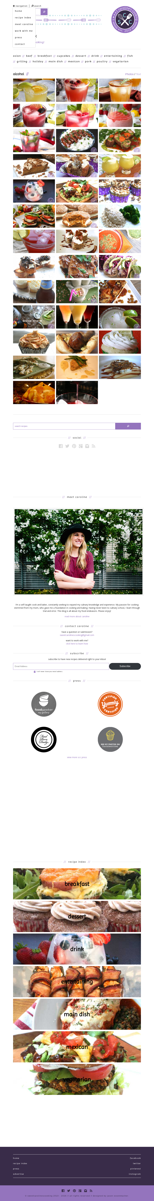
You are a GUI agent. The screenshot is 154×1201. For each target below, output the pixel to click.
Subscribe (125, 666)
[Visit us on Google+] (81, 446)
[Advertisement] (77, 471)
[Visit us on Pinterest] (74, 446)
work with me (24, 30)
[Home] (125, 20)
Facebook (135, 1158)
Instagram (135, 1174)
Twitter (137, 1163)
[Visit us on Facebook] (61, 446)
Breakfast (45, 55)
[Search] (44, 11)
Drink (95, 55)
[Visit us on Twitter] (67, 446)
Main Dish (56, 61)
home (18, 10)
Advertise (18, 1174)
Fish (130, 55)
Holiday (38, 61)
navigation (22, 6)
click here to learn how (77, 643)
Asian (17, 55)
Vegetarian (121, 61)
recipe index (23, 17)
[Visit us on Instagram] (87, 446)
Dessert (80, 55)
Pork (88, 61)
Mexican (74, 61)
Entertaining (113, 55)
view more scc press (77, 757)
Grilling (22, 61)
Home (16, 1158)
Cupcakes (63, 55)
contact (20, 44)
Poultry (102, 61)
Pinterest (135, 1168)
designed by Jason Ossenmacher (110, 1196)
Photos (129, 74)
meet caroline (24, 24)
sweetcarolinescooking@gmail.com (77, 635)
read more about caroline (77, 616)
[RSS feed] (93, 446)
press (18, 37)
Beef (29, 55)
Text (138, 74)
